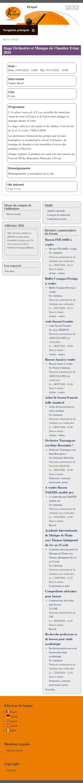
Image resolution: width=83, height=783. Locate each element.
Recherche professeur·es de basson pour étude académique (61, 639)
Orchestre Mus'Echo (63, 458)
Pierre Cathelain (61, 368)
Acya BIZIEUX (61, 330)
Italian (13, 730)
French (13, 711)
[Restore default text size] (72, 9)
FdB (55, 608)
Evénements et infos (59, 586)
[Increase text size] (76, 9)
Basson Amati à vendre (60, 359)
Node (16, 39)
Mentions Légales (15, 750)
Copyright (11, 770)
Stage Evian (14, 189)
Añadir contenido (56, 210)
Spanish (14, 725)
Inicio (6, 39)
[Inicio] (13, 22)
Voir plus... (10, 271)
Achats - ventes (57, 273)
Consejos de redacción (58, 215)
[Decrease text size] (67, 9)
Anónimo (57, 252)
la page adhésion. (26, 247)
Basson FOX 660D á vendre (63, 248)
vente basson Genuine (59, 321)
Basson (52, 525)
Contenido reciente (57, 219)
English (13, 721)
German (14, 716)
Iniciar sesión (14, 214)
